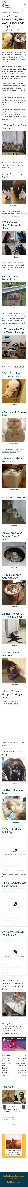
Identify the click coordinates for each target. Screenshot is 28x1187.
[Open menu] (24, 4)
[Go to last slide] (4, 1107)
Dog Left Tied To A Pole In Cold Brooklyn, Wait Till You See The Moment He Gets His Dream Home (21, 1065)
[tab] (10, 1124)
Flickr (15, 567)
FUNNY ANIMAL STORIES (10, 13)
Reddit (16, 157)
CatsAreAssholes (13, 704)
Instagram (16, 822)
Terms (22, 1176)
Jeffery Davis (6, 30)
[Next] (23, 1107)
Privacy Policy (14, 1176)
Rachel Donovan (9, 1117)
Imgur (16, 404)
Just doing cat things (10, 701)
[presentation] (14, 1097)
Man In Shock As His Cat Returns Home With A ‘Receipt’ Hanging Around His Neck (6, 1065)
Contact (14, 1178)
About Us (6, 1176)
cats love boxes (19, 367)
